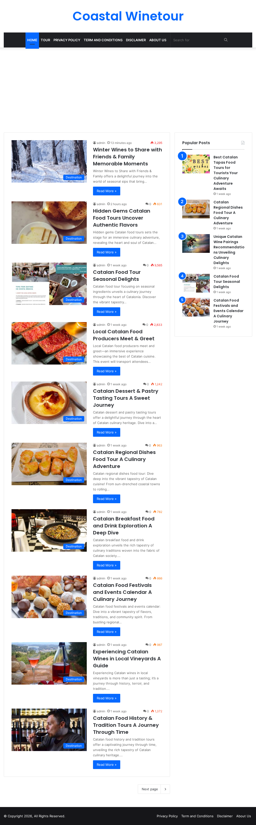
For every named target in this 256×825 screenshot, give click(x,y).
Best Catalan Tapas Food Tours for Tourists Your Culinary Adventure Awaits (226, 173)
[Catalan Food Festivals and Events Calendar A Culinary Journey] (196, 307)
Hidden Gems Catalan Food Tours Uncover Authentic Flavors (121, 217)
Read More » (106, 191)
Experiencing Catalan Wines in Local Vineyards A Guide (127, 658)
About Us (157, 40)
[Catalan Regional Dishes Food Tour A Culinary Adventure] (196, 209)
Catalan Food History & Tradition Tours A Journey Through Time (126, 725)
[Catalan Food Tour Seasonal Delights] (196, 283)
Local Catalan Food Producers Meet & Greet (123, 335)
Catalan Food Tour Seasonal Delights (117, 276)
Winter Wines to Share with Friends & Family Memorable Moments (127, 156)
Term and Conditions (103, 40)
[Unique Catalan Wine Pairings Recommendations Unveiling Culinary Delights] (196, 243)
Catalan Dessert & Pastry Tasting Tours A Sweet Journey (125, 398)
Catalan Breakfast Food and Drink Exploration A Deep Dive (123, 525)
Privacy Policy (67, 40)
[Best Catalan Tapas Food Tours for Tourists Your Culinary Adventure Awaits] (196, 164)
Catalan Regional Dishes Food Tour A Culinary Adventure (124, 459)
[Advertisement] (128, 90)
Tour (45, 40)
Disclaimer (136, 40)
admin (101, 143)
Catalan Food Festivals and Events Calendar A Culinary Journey (122, 592)
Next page (150, 789)
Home (32, 40)
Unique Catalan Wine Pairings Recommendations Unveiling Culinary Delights (229, 249)
